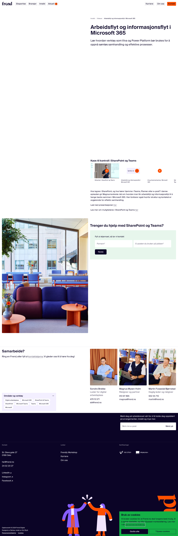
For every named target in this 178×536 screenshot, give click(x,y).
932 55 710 (154, 396)
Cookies (20, 533)
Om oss (160, 4)
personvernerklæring (135, 524)
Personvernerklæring (9, 533)
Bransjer (32, 4)
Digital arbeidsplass (12, 400)
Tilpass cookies (162, 531)
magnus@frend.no (127, 399)
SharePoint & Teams (42, 400)
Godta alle (134, 531)
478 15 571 (95, 399)
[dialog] (148, 523)
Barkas (12, 530)
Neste (100, 252)
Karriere (149, 4)
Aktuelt (52, 4)
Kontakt (171, 4)
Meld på (169, 426)
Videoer (99, 18)
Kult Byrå (25, 530)
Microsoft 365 (27, 400)
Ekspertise (21, 4)
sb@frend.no (96, 402)
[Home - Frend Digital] (7, 3)
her (115, 205)
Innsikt (42, 4)
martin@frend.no (156, 399)
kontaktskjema (35, 356)
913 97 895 (124, 396)
